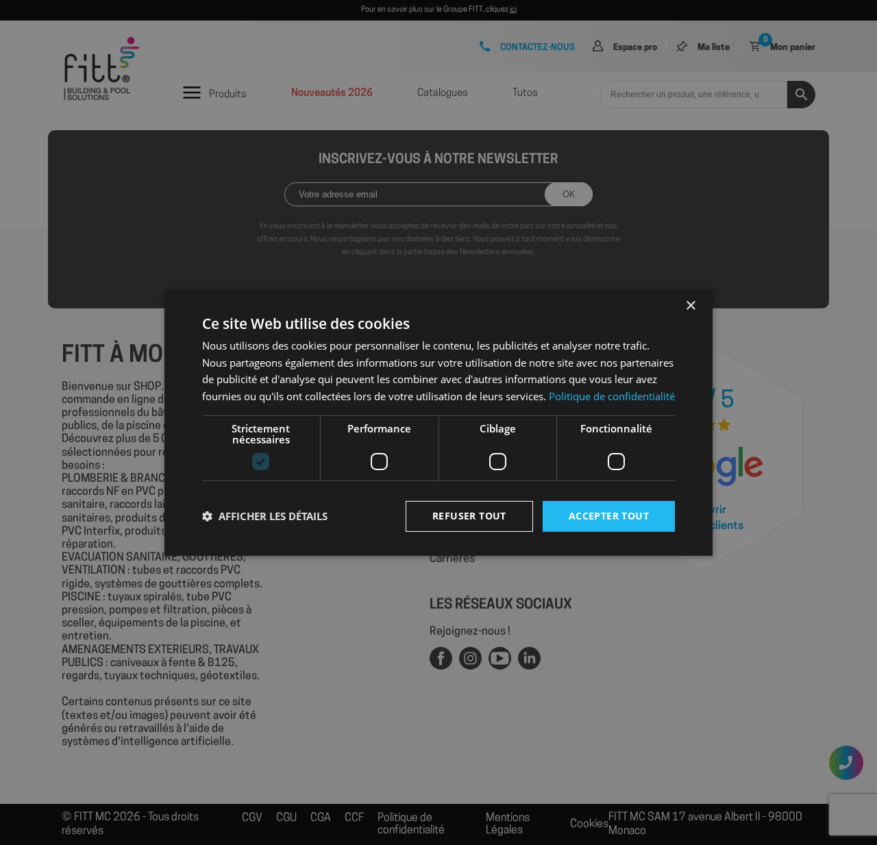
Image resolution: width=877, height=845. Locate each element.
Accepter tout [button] (609, 515)
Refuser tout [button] (469, 515)
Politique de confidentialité (612, 396)
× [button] (690, 305)
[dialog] (438, 422)
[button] (265, 516)
